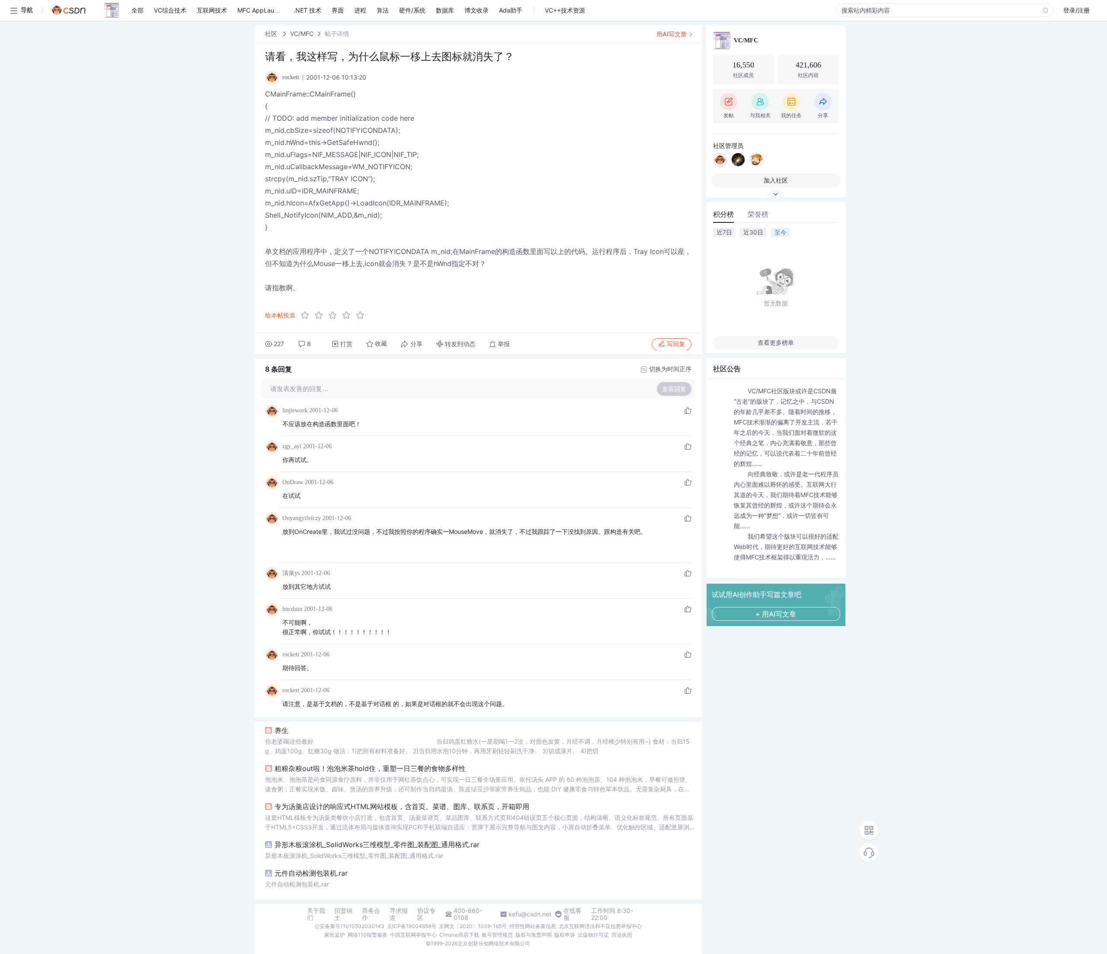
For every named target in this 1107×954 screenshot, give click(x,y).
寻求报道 (399, 914)
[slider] (335, 315)
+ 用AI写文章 (775, 614)
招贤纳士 (343, 914)
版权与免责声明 (533, 935)
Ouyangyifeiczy (301, 518)
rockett (290, 654)
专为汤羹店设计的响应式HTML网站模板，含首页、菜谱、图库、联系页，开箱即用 (402, 806)
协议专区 (426, 914)
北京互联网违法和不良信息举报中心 (600, 926)
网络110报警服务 (367, 935)
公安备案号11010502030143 (349, 926)
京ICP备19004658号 (411, 926)
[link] (272, 33)
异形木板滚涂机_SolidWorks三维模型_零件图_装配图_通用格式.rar (377, 844)
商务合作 (371, 914)
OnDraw (292, 482)
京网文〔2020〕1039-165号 (473, 926)
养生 (281, 730)
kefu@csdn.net (530, 914)
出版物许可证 (593, 935)
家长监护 (334, 935)
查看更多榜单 (776, 342)
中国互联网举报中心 (413, 935)
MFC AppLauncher (263, 10)
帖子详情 (337, 33)
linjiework (294, 410)
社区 (272, 33)
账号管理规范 (497, 935)
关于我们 (316, 914)
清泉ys (291, 573)
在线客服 (572, 914)
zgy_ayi (291, 446)
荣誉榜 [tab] (758, 214)
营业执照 (621, 935)
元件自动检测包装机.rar (311, 873)
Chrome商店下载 (459, 935)
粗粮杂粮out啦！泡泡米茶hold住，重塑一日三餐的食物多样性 (370, 768)
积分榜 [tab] (723, 214)
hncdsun (292, 609)
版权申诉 (564, 935)
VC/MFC (302, 33)
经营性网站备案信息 (532, 926)
